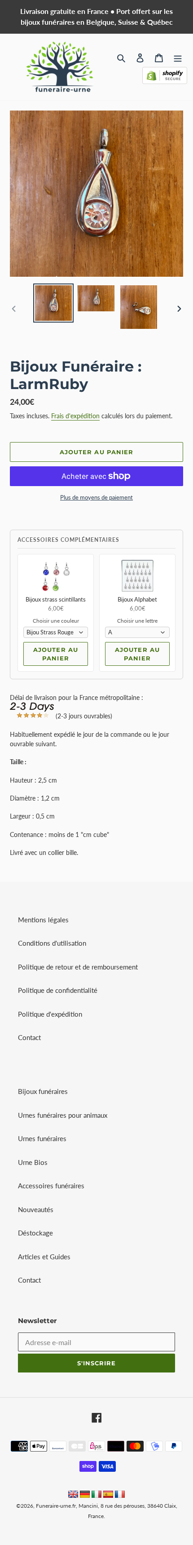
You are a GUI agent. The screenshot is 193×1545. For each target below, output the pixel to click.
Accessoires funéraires (51, 1186)
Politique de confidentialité (57, 990)
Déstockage (35, 1233)
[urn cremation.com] (73, 1495)
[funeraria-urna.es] (109, 1495)
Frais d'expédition (75, 416)
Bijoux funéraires (43, 1091)
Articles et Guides (44, 1257)
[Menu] (177, 57)
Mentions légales (43, 920)
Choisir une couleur (56, 620)
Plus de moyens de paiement (96, 497)
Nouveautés (35, 1209)
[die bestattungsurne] (85, 1495)
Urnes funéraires (42, 1138)
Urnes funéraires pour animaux (62, 1115)
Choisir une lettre (137, 620)
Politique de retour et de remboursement (78, 967)
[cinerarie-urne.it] (96, 1495)
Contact (29, 1037)
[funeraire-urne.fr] (120, 1495)
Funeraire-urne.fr (56, 1505)
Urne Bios (33, 1162)
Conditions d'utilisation (52, 943)
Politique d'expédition (50, 1014)
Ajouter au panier (55, 654)
